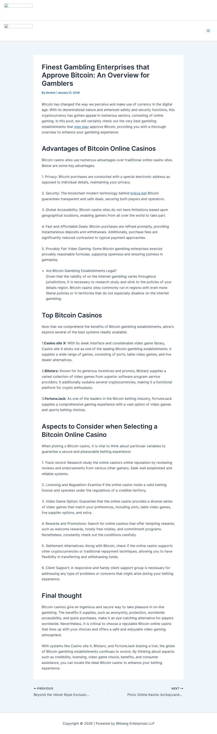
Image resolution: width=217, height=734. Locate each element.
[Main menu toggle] (208, 30)
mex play (81, 127)
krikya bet (139, 193)
